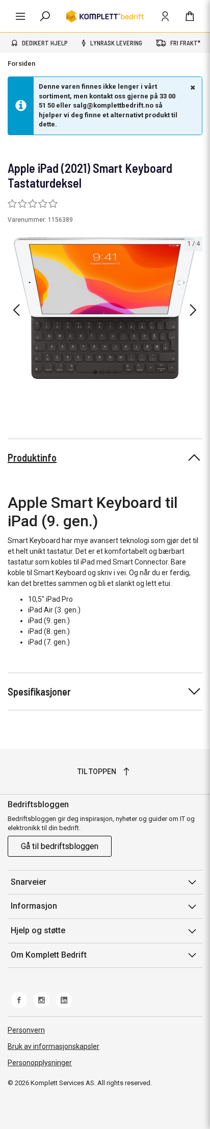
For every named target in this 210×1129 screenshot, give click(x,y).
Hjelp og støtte (38, 930)
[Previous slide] (16, 310)
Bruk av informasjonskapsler (53, 1046)
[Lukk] (191, 87)
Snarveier (28, 882)
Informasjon (34, 906)
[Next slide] (193, 310)
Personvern (26, 1030)
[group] (105, 308)
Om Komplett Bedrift (49, 955)
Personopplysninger (40, 1063)
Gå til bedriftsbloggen (59, 846)
